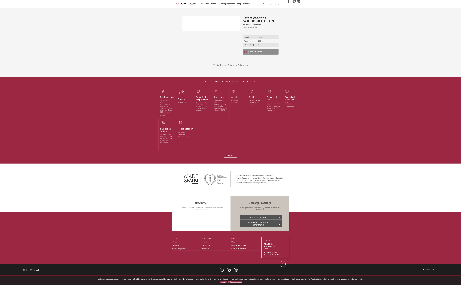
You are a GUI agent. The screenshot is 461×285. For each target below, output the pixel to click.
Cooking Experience (227, 4)
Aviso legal (206, 245)
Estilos (174, 242)
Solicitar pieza (256, 52)
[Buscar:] (263, 3)
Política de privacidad (180, 249)
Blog (239, 4)
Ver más (230, 155)
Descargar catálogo (258, 217)
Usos (233, 238)
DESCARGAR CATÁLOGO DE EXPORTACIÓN (258, 224)
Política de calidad (238, 249)
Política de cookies (238, 245)
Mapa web (205, 249)
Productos (205, 4)
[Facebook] (222, 270)
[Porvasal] (185, 3)
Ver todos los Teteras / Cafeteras (230, 65)
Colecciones (206, 238)
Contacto (246, 4)
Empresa (195, 4)
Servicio (214, 4)
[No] (458, 280)
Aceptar (223, 282)
